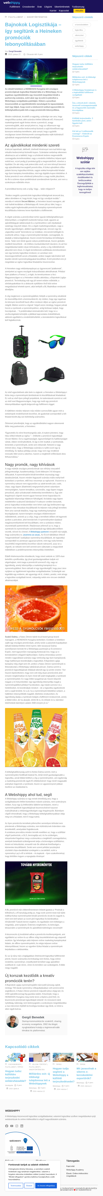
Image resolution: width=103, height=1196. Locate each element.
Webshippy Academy (75, 1170)
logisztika (79, 30)
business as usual (31, 535)
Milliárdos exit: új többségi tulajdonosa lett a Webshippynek (84, 79)
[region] (32, 1176)
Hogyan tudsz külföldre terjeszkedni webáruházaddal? (82, 66)
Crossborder (14, 1064)
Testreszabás (16, 1186)
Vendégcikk (9, 1085)
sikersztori (79, 35)
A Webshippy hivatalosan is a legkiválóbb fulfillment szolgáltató (84, 92)
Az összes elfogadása (46, 1186)
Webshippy (33, 1088)
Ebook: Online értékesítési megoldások (77, 1174)
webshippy (79, 46)
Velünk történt (39, 1064)
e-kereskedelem (81, 25)
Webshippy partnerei (39, 532)
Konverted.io (85, 1190)
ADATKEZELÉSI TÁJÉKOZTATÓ (61, 1188)
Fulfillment (15, 17)
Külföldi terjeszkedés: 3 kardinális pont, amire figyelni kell (82, 120)
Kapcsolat (70, 1166)
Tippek (20, 1067)
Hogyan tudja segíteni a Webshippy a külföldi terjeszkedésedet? (63, 1075)
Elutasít (29, 1186)
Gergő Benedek (15, 51)
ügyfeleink (79, 41)
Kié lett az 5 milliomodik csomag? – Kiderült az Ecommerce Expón (82, 133)
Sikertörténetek (37, 17)
